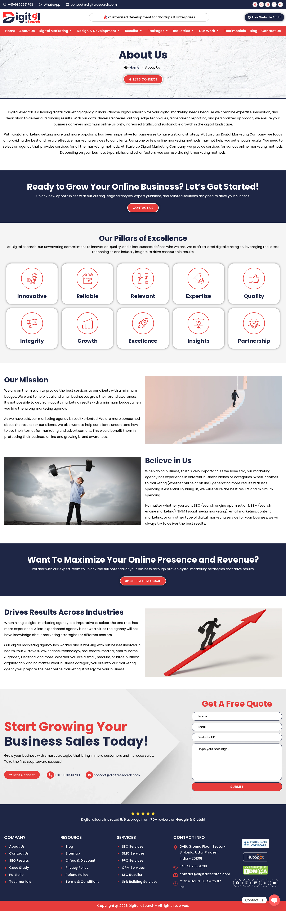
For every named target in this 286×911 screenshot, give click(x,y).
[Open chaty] (274, 900)
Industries (181, 30)
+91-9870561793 (67, 775)
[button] (22, 775)
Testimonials (235, 30)
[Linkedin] (267, 4)
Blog (253, 30)
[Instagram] (261, 4)
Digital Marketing (53, 30)
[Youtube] (280, 4)
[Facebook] (255, 4)
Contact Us (271, 30)
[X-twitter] (274, 4)
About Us (27, 30)
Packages (155, 30)
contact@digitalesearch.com (117, 775)
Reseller (131, 30)
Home (10, 30)
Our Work (207, 30)
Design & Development (96, 30)
